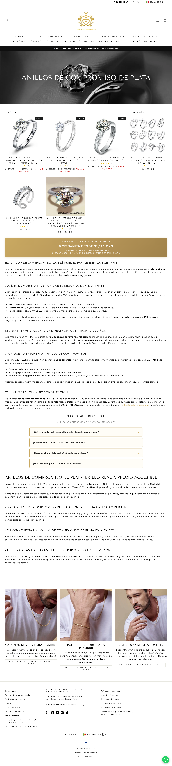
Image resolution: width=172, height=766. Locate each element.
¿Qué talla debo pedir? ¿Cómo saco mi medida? (57, 463)
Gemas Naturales (111, 41)
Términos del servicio (14, 707)
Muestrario (152, 41)
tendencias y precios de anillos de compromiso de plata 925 (86, 493)
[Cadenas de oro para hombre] (31, 615)
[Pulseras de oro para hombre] (86, 615)
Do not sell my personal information (21, 726)
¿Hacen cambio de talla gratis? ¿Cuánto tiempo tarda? (60, 452)
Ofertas (90, 41)
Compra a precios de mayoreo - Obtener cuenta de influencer (23, 721)
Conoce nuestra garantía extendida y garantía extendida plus (117, 712)
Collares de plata (82, 36)
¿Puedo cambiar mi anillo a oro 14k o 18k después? (59, 442)
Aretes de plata (113, 36)
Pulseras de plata (141, 36)
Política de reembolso (14, 711)
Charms (36, 41)
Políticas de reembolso (110, 691)
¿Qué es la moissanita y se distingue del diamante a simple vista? (66, 432)
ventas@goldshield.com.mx (134, 404)
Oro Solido (24, 36)
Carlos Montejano (91, 752)
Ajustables (72, 41)
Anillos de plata (50, 36)
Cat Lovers (19, 41)
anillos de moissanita (68, 496)
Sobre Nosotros (12, 715)
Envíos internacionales (15, 699)
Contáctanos (10, 691)
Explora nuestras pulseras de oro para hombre (86, 669)
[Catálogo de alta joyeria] (141, 615)
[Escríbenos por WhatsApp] (165, 759)
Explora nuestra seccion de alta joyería (141, 665)
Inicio (85, 72)
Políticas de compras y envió (17, 695)
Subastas (133, 41)
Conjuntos (53, 41)
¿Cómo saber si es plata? (112, 703)
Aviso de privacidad (109, 695)
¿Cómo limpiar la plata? (111, 707)
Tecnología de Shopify (86, 756)
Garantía (9, 703)
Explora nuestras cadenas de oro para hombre (31, 663)
